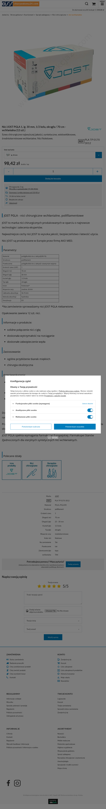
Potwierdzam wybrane (31, 426)
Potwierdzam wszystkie (74, 426)
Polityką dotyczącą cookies (69, 391)
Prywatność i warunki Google (55, 396)
